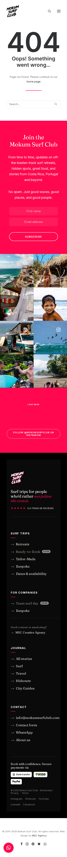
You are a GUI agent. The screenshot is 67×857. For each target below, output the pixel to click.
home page (34, 81)
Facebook (29, 804)
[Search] (48, 11)
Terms (25, 793)
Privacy (15, 793)
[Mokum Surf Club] (12, 11)
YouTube (44, 798)
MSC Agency (39, 835)
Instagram (17, 798)
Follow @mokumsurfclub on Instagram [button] (34, 433)
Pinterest (30, 798)
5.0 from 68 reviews (32, 508)
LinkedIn (16, 804)
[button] (59, 11)
